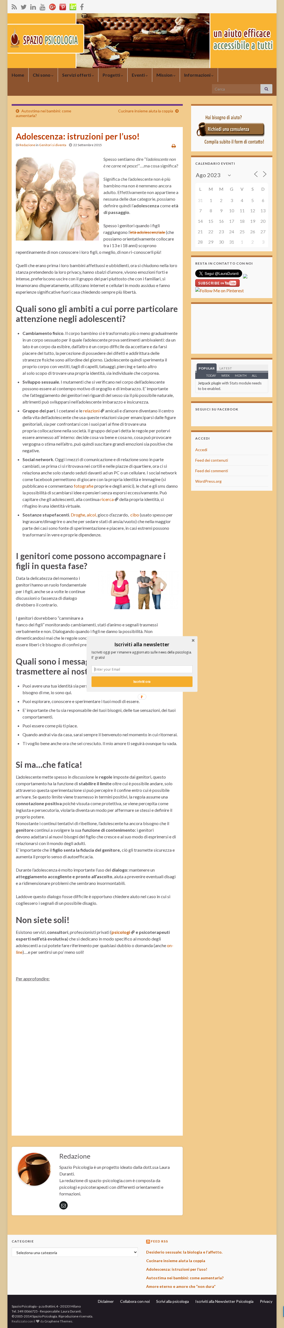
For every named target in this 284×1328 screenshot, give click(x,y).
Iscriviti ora (141, 681)
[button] (142, 644)
